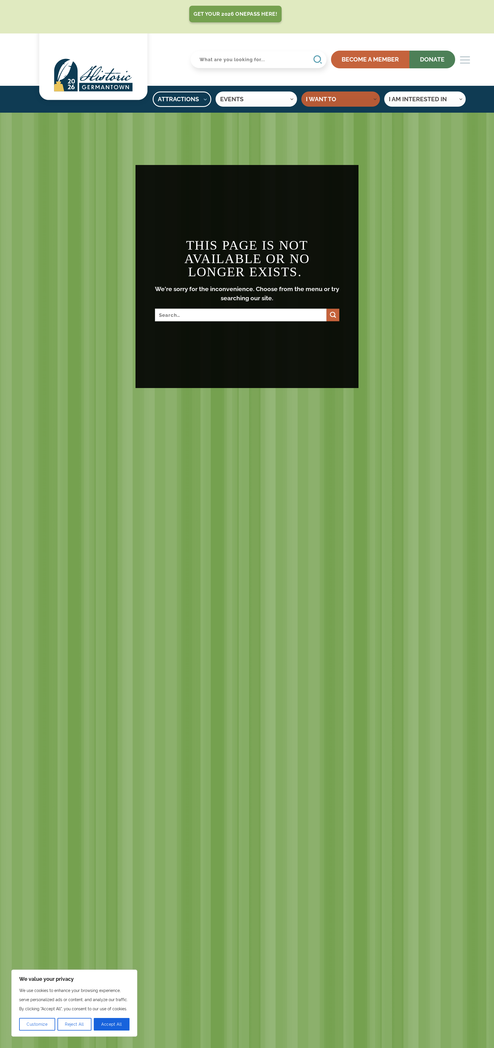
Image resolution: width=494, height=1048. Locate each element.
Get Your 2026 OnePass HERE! (235, 14)
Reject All (74, 1024)
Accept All (111, 1024)
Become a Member (370, 59)
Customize (37, 1024)
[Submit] (332, 315)
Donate (432, 59)
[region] (74, 1003)
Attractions (178, 99)
